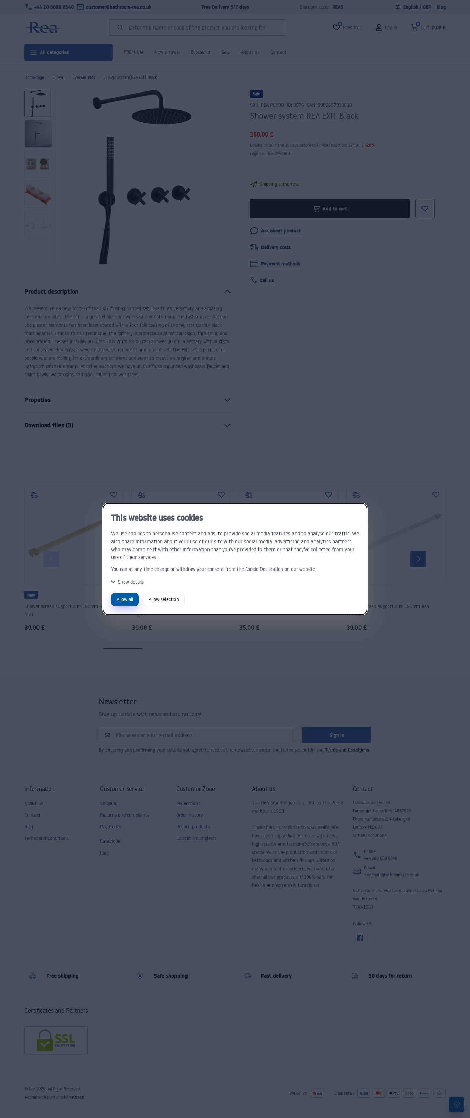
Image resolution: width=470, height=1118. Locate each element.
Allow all (125, 599)
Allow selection (164, 599)
